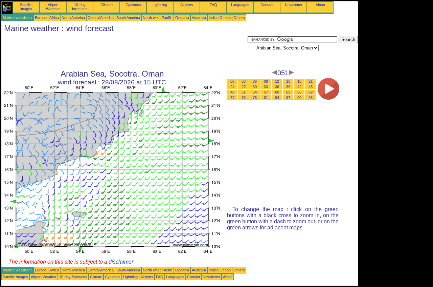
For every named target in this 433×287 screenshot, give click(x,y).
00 (232, 81)
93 (311, 98)
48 (232, 92)
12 (277, 81)
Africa (54, 18)
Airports (186, 5)
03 (244, 81)
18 (299, 81)
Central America (101, 18)
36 (277, 87)
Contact (266, 5)
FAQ (213, 5)
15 (288, 81)
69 (311, 92)
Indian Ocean (220, 18)
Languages (240, 5)
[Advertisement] (124, 51)
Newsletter (293, 5)
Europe (41, 18)
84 (277, 98)
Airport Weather (53, 7)
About (320, 5)
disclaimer (121, 262)
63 (288, 92)
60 (277, 92)
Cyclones (133, 5)
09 (266, 81)
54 (255, 92)
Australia (199, 18)
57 (266, 92)
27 (244, 87)
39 (288, 87)
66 (299, 92)
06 (255, 81)
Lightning (160, 5)
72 (232, 98)
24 (232, 87)
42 (299, 87)
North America (73, 18)
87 (288, 98)
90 (299, 98)
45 (311, 87)
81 (266, 98)
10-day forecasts (80, 7)
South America (128, 18)
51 (244, 92)
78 (255, 98)
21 (311, 81)
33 (266, 87)
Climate (106, 5)
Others (239, 18)
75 (244, 98)
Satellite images (26, 7)
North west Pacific (158, 18)
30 (255, 87)
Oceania (182, 18)
